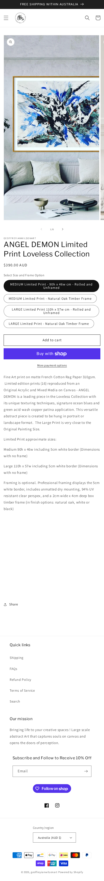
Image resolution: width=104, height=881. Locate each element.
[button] (6, 18)
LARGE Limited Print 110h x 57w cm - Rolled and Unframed (51, 311)
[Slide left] (41, 229)
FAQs (13, 669)
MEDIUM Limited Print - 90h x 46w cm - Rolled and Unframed (51, 286)
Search (15, 701)
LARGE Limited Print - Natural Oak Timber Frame (49, 323)
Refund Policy (20, 679)
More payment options (52, 365)
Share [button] (13, 604)
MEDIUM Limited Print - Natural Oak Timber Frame (50, 298)
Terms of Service (22, 690)
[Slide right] (62, 229)
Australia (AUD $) (49, 838)
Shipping (16, 657)
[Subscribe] (86, 771)
